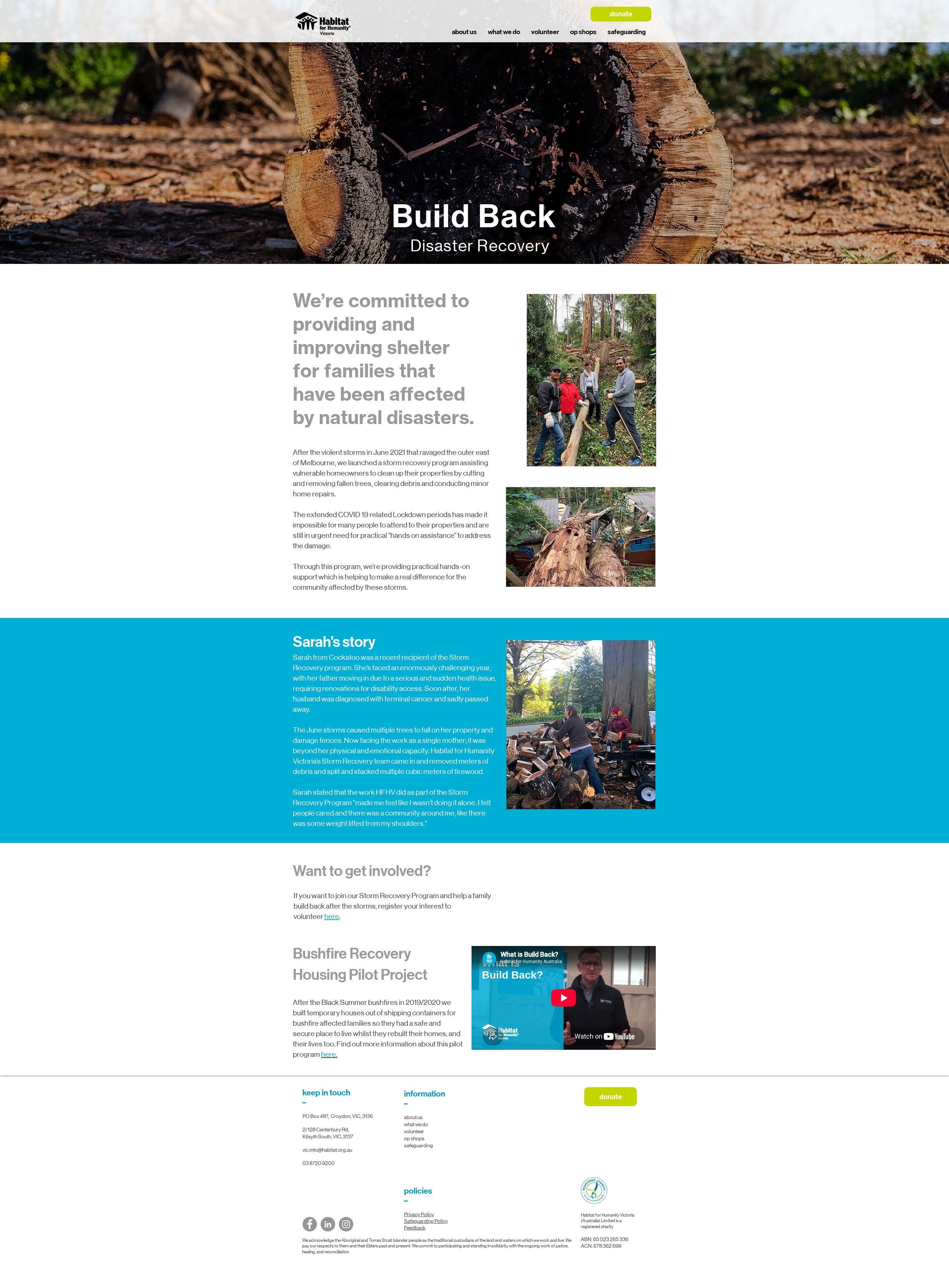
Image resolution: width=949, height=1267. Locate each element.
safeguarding (418, 1145)
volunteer (414, 1131)
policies (418, 1191)
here (331, 916)
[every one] (474, 245)
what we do (416, 1124)
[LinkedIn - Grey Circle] (328, 1224)
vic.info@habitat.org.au (327, 1150)
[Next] (908, 125)
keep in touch (326, 1093)
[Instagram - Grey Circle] (346, 1224)
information (424, 1094)
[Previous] (40, 125)
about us (413, 1117)
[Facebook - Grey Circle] (309, 1224)
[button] (504, 31)
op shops (414, 1138)
